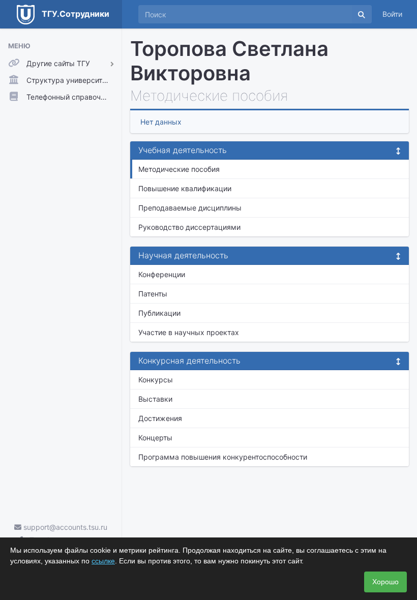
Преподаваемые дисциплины (190, 207)
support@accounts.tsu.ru (64, 527)
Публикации (159, 313)
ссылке (103, 561)
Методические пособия (179, 169)
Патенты (152, 293)
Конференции (161, 274)
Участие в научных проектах (188, 332)
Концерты (155, 437)
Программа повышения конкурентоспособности (222, 457)
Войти (392, 14)
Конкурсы (155, 379)
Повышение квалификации (184, 188)
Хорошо (385, 582)
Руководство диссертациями (189, 227)
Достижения (160, 418)
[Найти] (361, 14)
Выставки (155, 399)
